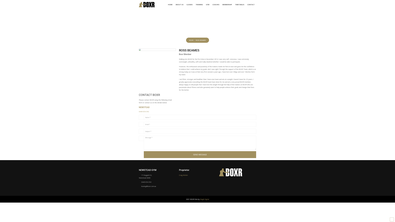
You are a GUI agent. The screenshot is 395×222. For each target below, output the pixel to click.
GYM (207, 4)
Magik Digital (204, 199)
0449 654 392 (144, 111)
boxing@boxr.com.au (148, 186)
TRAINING (199, 4)
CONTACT (251, 4)
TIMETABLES (239, 4)
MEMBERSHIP (227, 4)
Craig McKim (183, 175)
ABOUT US (179, 4)
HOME (170, 4)
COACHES (215, 4)
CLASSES (189, 4)
